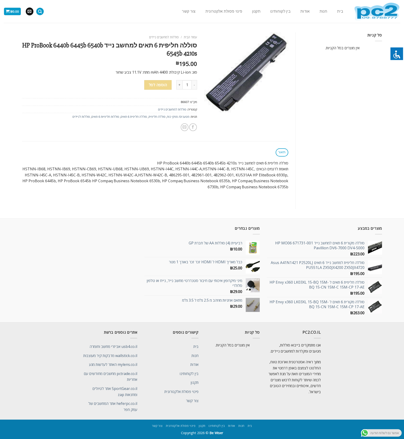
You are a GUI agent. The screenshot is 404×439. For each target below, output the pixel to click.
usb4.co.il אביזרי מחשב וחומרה (113, 346)
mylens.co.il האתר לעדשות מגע (113, 364)
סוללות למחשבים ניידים (164, 37)
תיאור (281, 152)
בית (340, 11)
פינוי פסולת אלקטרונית (224, 11)
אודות (305, 11)
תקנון (256, 11)
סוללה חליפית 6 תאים (134, 116)
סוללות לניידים (81, 116)
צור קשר (188, 11)
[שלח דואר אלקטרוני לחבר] (184, 127)
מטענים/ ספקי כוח (178, 116)
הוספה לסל (158, 84)
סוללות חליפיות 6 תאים (105, 116)
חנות (323, 11)
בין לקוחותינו (280, 11)
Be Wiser (216, 433)
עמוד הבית (190, 37)
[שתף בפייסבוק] (193, 127)
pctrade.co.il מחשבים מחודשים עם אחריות (110, 376)
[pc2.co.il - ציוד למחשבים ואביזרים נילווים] (376, 11)
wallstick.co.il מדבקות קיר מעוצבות (110, 355)
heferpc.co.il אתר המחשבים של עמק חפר (112, 406)
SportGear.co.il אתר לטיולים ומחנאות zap (114, 391)
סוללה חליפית (157, 116)
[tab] (282, 152)
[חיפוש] (40, 11)
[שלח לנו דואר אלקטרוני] (29, 11)
